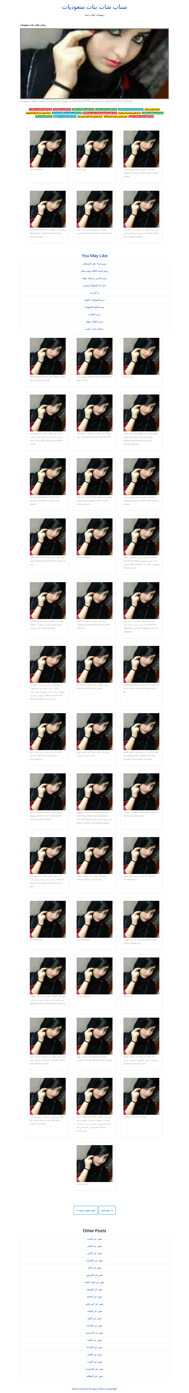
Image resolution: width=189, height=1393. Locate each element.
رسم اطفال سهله (94, 321)
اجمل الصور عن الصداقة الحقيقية (38, 113)
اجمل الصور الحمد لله (44, 116)
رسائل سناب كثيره (94, 328)
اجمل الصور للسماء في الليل (83, 109)
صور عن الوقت (94, 1310)
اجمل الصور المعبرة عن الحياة (130, 113)
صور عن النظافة (94, 1376)
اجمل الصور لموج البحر (62, 109)
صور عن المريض (94, 1274)
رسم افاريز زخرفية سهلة (94, 278)
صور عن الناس (94, 1253)
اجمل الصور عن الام (152, 109)
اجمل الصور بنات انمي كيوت (106, 109)
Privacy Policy (97, 1388)
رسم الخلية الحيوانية (94, 307)
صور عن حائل (94, 1267)
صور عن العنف (94, 1354)
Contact (83, 1388)
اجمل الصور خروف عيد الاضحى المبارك (66, 113)
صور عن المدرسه (94, 1332)
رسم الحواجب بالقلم (94, 299)
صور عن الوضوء (95, 1289)
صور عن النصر (94, 1245)
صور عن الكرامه (94, 1260)
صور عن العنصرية (94, 1368)
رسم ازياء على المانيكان (94, 263)
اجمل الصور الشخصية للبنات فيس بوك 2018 (99, 113)
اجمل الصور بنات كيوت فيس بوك (90, 116)
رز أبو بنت (95, 292)
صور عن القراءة (94, 1347)
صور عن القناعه (94, 1325)
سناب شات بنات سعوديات (94, 6)
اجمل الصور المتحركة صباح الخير (131, 109)
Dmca (75, 1388)
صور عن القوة (95, 1318)
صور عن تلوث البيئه (94, 1282)
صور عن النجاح (94, 1296)
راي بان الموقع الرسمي (94, 285)
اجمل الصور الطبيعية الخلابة (153, 113)
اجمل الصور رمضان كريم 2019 (115, 116)
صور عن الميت (94, 1238)
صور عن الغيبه (94, 1339)
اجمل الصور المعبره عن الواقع (65, 116)
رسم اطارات (94, 314)
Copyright (111, 1388)
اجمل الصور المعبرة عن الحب (40, 109)
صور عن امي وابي (94, 1303)
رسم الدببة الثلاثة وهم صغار (94, 270)
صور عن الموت (94, 1361)
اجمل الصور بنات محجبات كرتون (141, 116)
